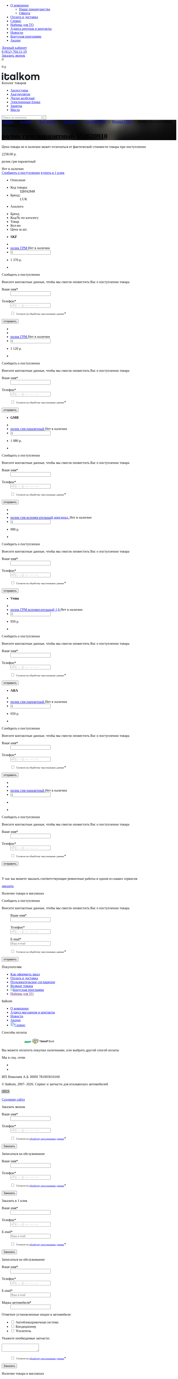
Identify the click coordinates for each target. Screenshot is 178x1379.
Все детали (47, 121)
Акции (15, 40)
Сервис (15, 21)
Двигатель (70, 121)
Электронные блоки (25, 102)
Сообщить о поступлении (21, 173)
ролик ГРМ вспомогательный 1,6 (35, 609)
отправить (10, 321)
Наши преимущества (34, 9)
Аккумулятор (20, 94)
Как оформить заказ (25, 974)
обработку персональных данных (46, 1138)
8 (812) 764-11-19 (14, 51)
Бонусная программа (25, 36)
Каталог (26, 121)
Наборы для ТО (22, 25)
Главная (7, 121)
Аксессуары (19, 90)
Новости (16, 32)
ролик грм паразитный (27, 429)
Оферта (24, 13)
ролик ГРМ (19, 248)
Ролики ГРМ (121, 121)
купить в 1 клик (52, 173)
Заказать (9, 1146)
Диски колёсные (22, 98)
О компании (19, 5)
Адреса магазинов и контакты (32, 1012)
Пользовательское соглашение (32, 982)
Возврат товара (21, 986)
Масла (15, 110)
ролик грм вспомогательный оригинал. (40, 517)
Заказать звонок (13, 55)
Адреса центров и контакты (31, 28)
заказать (8, 886)
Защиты (16, 106)
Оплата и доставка (24, 17)
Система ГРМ (95, 121)
